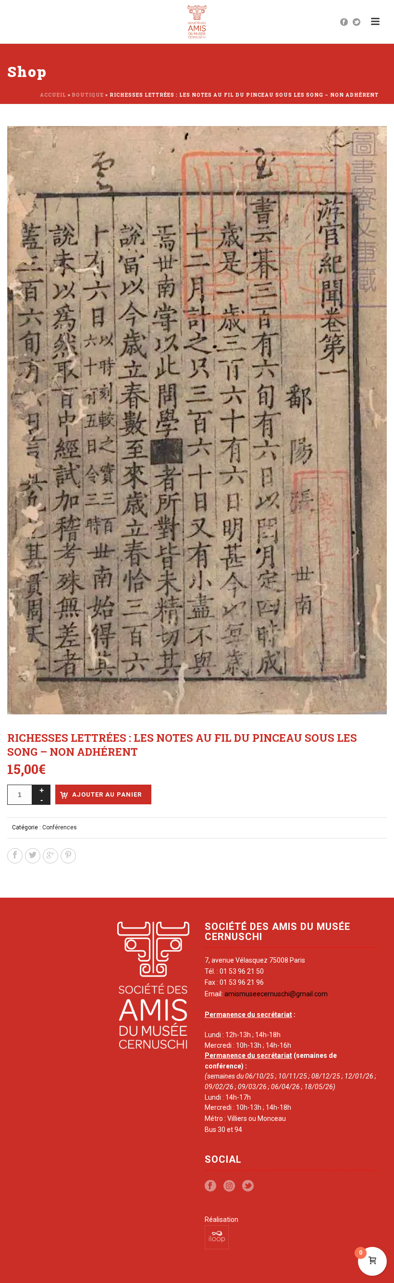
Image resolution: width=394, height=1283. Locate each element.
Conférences (59, 827)
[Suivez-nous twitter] (248, 1186)
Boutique (88, 95)
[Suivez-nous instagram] (229, 1186)
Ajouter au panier (107, 794)
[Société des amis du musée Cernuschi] (197, 21)
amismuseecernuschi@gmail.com (276, 994)
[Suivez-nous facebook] (210, 1186)
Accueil (53, 95)
